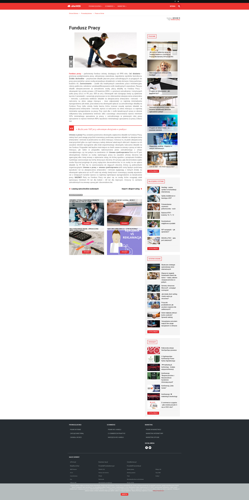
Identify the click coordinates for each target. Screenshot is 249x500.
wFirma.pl (73, 462)
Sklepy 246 (158, 469)
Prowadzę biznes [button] (95, 6)
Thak (128, 476)
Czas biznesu (73, 476)
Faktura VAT (73, 482)
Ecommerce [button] (109, 6)
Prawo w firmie (99, 13)
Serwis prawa (130, 469)
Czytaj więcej (153, 171)
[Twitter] (71, 62)
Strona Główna (73, 13)
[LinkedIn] (71, 66)
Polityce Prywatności (158, 490)
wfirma (172, 6)
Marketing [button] (121, 6)
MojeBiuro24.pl (74, 466)
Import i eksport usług (131, 189)
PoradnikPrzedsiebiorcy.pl (106, 466)
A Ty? (71, 472)
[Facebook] (71, 58)
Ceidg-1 (157, 476)
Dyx (71, 479)
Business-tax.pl (103, 462)
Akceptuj (124, 494)
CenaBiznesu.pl (131, 462)
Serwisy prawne (131, 472)
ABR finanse (73, 469)
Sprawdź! (87, 223)
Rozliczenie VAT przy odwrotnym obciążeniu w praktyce (102, 129)
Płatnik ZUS (102, 469)
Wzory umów (130, 482)
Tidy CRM (157, 472)
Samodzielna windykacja (105, 482)
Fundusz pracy (75, 73)
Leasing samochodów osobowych (85, 189)
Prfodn (100, 476)
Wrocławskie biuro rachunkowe (135, 479)
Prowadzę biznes (86, 13)
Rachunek (101, 479)
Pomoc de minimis (104, 472)
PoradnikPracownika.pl (134, 466)
